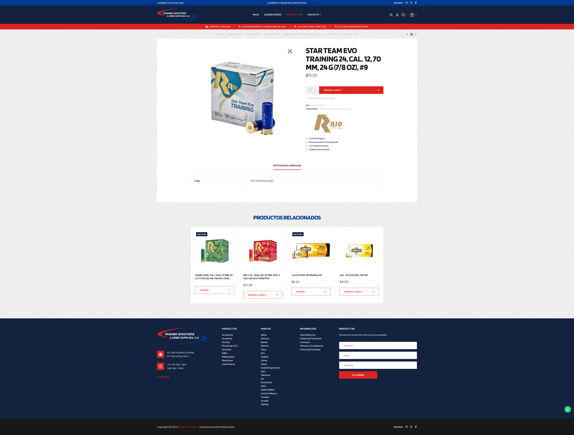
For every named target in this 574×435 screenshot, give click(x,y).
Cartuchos (253, 34)
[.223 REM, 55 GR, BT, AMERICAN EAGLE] (407, 34)
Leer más (204, 290)
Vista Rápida (230, 242)
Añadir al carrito (333, 90)
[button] (290, 51)
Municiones (235, 34)
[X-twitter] (411, 2)
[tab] (287, 167)
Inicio (220, 34)
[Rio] (328, 123)
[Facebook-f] (416, 2)
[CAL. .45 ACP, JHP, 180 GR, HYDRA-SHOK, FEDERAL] (415, 34)
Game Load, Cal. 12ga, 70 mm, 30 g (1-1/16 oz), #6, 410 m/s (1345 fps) (214, 278)
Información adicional (287, 165)
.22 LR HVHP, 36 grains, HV (306, 275)
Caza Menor (271, 34)
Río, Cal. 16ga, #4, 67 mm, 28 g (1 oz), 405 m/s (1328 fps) (261, 276)
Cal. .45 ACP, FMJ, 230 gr (354, 275)
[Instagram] (406, 2)
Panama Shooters (188, 426)
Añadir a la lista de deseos (322, 98)
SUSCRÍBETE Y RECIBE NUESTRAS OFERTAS (287, 3)
